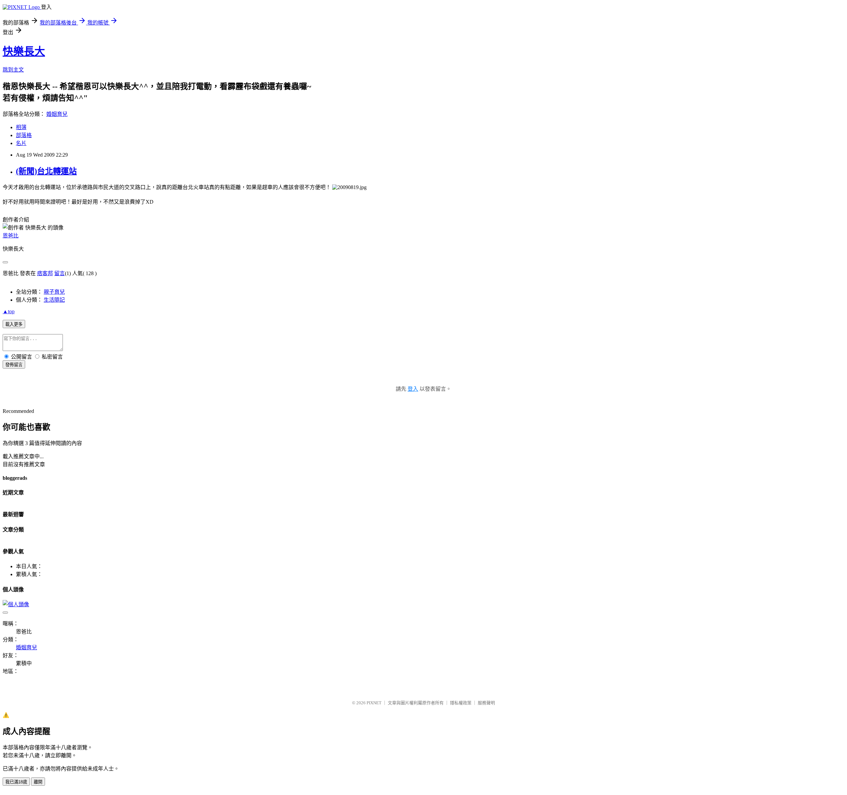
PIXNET (374, 702)
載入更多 (13, 324)
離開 (38, 781)
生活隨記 (54, 300)
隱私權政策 (460, 702)
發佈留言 (13, 364)
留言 (59, 273)
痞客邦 (45, 273)
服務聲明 (486, 702)
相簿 (21, 127)
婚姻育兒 (56, 114)
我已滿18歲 (16, 781)
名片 (21, 143)
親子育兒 (54, 292)
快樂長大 (24, 51)
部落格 (24, 135)
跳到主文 (13, 70)
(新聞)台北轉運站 (46, 171)
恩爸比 (11, 235)
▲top (9, 311)
